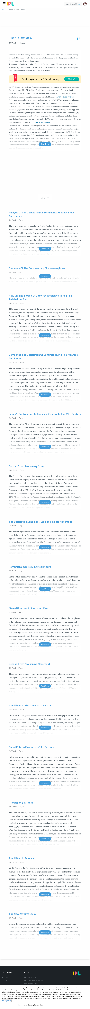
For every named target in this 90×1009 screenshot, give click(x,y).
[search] (79, 4)
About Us (5, 977)
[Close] (86, 988)
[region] (45, 997)
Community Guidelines (33, 980)
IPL (3, 10)
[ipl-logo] (10, 5)
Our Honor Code (31, 983)
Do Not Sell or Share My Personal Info (30, 1005)
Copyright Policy (30, 977)
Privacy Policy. (6, 1001)
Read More (45, 249)
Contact (5, 980)
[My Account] (85, 4)
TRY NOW (71, 79)
